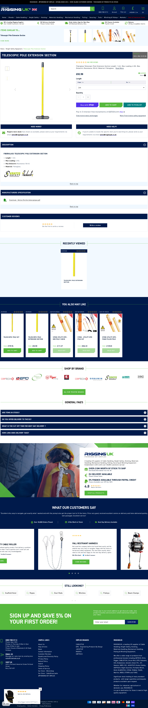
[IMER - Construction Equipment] (125, 377)
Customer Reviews (44, 654)
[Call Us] (103, 9)
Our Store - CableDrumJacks (48, 673)
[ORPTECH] (7, 379)
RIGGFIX (78, 652)
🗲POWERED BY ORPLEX (46, 676)
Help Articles (42, 647)
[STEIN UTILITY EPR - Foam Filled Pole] (128, 35)
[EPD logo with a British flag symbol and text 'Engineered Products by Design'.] (22, 379)
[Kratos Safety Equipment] (111, 377)
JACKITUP (79, 649)
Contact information (32, 706)
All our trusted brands (74, 392)
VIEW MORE (5, 41)
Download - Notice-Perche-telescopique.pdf (24, 200)
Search (40, 664)
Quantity (79, 93)
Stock (142, 75)
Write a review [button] (95, 225)
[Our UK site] (34, 9)
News (40, 649)
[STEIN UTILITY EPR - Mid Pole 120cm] (99, 35)
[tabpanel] (74, 269)
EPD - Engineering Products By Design (89, 647)
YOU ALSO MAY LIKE (74, 304)
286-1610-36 (142, 56)
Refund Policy (43, 661)
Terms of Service (44, 669)
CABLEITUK (80, 644)
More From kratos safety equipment (133, 116)
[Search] (92, 9)
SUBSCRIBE (132, 622)
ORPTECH (79, 654)
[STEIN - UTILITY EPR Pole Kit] (114, 35)
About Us (41, 644)
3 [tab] (76, 574)
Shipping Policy (43, 666)
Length (78, 78)
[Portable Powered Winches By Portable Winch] (36, 377)
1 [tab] (69, 574)
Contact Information (45, 652)
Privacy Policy (43, 659)
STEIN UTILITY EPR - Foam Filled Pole (109, 338)
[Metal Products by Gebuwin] (96, 379)
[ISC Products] (140, 377)
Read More (120, 68)
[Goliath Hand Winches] (66, 378)
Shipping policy (21, 706)
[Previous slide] (15, 90)
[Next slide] (70, 90)
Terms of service (46, 704)
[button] (123, 10)
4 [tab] (79, 574)
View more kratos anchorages (87, 116)
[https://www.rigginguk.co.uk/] (15, 9)
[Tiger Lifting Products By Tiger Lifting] (51, 378)
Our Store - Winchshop (46, 671)
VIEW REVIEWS (80, 562)
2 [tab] (72, 574)
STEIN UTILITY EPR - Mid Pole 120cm (60, 338)
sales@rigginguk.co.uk (13, 658)
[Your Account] (114, 9)
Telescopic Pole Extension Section (73, 281)
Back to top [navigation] (74, 184)
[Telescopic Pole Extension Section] (7, 68)
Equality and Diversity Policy (48, 656)
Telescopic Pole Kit (11, 337)
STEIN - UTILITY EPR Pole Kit (85, 338)
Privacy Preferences (45, 706)
